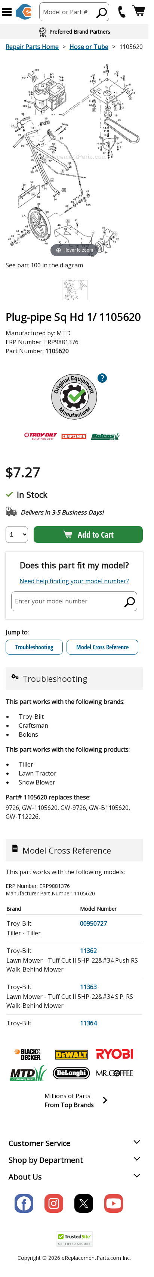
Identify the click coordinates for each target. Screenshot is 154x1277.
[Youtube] (113, 1203)
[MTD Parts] (28, 1073)
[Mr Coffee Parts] (114, 1073)
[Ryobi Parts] (114, 1054)
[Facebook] (24, 1203)
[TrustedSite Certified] (74, 1239)
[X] (83, 1203)
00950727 (93, 923)
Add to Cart (96, 534)
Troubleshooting (34, 647)
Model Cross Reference (102, 647)
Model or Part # (65, 12)
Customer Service (39, 1143)
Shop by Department (46, 1160)
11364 (88, 1023)
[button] (7, 12)
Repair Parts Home (32, 47)
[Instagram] (53, 1203)
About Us (25, 1177)
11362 (88, 951)
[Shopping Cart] (138, 11)
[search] (102, 12)
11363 (88, 987)
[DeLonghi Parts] (71, 1073)
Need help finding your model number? (74, 581)
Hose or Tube (89, 47)
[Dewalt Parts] (71, 1054)
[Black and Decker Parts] (28, 1054)
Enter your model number (51, 601)
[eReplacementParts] (24, 12)
